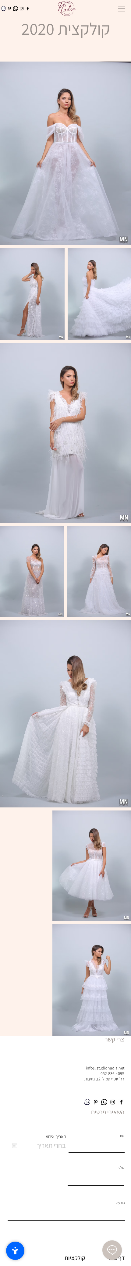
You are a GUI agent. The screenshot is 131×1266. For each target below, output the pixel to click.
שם (122, 1136)
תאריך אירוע (56, 1136)
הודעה (120, 1203)
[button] (121, 8)
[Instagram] (21, 8)
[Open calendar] (14, 1145)
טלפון (120, 1167)
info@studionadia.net (105, 1068)
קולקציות (75, 1258)
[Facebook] (27, 8)
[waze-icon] (3, 8)
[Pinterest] (9, 8)
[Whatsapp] (15, 8)
